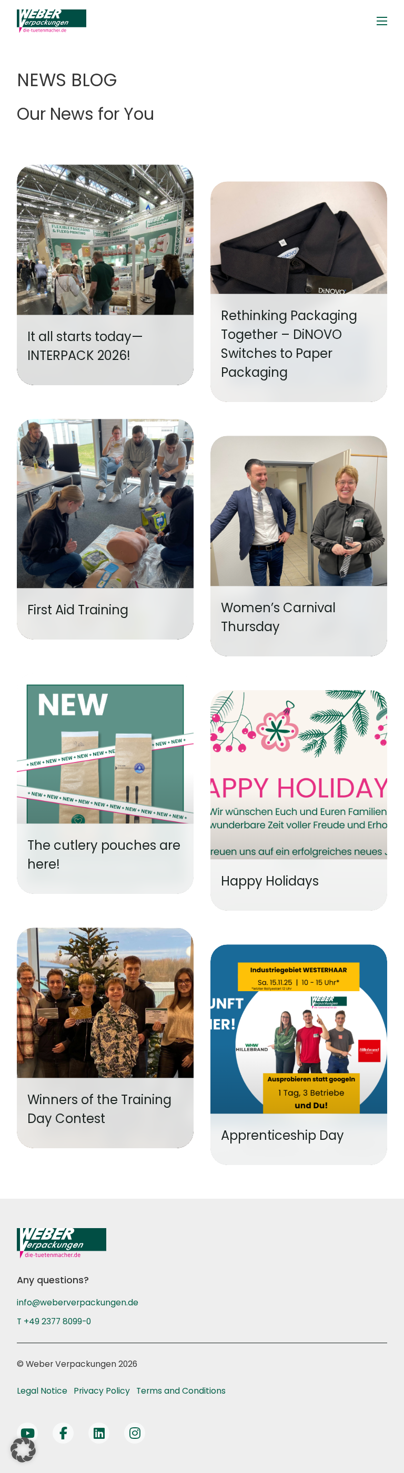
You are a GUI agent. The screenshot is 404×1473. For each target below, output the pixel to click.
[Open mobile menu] (382, 21)
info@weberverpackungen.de (77, 1302)
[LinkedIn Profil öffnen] (98, 1433)
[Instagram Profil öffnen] (134, 1433)
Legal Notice (42, 1391)
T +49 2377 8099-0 (54, 1321)
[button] (23, 1450)
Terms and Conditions (181, 1391)
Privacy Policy (102, 1391)
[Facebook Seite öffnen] (63, 1433)
